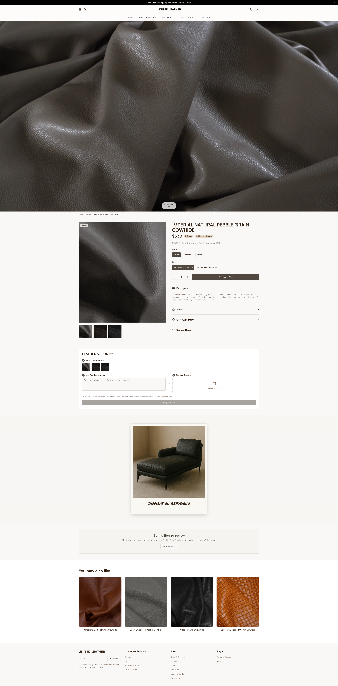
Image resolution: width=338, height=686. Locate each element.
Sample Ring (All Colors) (207, 267)
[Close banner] (335, 3)
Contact (205, 17)
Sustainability (176, 678)
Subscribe (114, 658)
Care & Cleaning (178, 657)
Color (174, 249)
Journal (174, 665)
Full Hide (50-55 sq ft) (183, 267)
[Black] (115, 331)
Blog (181, 17)
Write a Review (169, 546)
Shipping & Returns (133, 665)
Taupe (176, 254)
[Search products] (84, 9)
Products (88, 215)
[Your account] (250, 9)
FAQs (127, 661)
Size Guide (175, 670)
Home (81, 215)
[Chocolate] (100, 331)
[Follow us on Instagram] (80, 9)
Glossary (175, 661)
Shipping (190, 243)
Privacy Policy (223, 661)
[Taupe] (85, 331)
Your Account (131, 670)
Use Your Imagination (94, 375)
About (191, 17)
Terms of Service (224, 657)
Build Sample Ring (148, 17)
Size (174, 262)
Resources (167, 17)
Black (199, 254)
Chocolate (188, 254)
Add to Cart (228, 277)
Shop (130, 17)
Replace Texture (182, 375)
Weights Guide (177, 674)
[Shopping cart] (256, 9)
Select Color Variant (93, 360)
